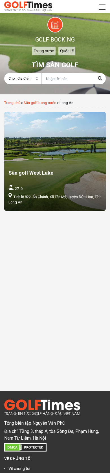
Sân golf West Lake (30, 173)
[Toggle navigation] (102, 6)
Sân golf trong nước (40, 103)
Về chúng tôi (19, 468)
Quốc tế (67, 51)
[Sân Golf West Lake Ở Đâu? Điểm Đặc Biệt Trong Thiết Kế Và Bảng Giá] (55, 161)
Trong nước (44, 51)
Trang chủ (12, 103)
